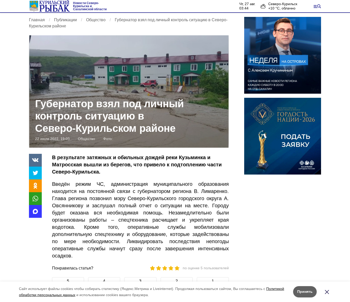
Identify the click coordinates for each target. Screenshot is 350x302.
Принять (305, 291)
